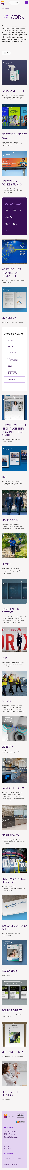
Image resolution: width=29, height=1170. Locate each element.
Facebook (7, 1148)
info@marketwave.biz (11, 1137)
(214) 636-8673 (9, 1136)
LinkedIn (7, 1147)
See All (7, 230)
